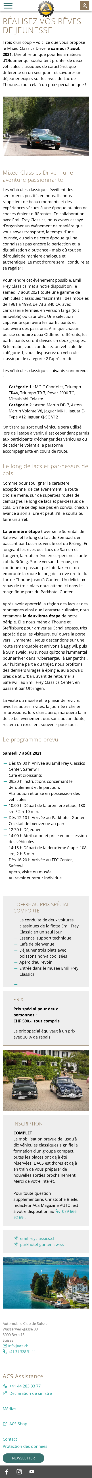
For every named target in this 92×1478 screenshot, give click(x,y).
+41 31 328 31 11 (22, 1351)
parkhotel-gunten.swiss (42, 1244)
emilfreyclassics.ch (38, 1238)
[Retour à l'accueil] (46, 9)
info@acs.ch (18, 1345)
